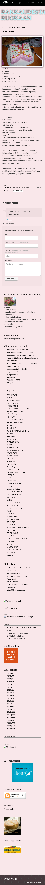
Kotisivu (16, 251)
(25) (11, 690)
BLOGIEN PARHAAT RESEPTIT (11, 654)
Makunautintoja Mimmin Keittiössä (20, 568)
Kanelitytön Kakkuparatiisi (17, 576)
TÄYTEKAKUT (18, 191)
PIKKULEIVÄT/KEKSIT (16, 508)
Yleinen (10, 555)
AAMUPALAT (12, 395)
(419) (11, 720)
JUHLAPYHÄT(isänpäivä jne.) (18, 431)
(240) (11, 706)
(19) (11, 673)
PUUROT (10, 514)
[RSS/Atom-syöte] (15, 795)
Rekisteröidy (30, 3)
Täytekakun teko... (14, 536)
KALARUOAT (12, 453)
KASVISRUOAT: (13, 456)
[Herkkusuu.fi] (18, 617)
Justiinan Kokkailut (14, 573)
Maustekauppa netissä (13, 841)
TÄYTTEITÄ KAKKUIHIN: (17, 639)
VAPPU (9, 544)
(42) (11, 695)
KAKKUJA (11, 445)
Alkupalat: (11, 383)
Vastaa (9, 220)
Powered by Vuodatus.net (33, 882)
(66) (11, 684)
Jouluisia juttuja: (13, 436)
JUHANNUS (11, 428)
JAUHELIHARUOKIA (15, 423)
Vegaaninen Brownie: (15, 372)
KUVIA (9, 630)
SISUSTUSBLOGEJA (15, 636)
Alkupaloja (11, 377)
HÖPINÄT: (11, 417)
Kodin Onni (11, 579)
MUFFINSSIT (12, 497)
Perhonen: (10, 31)
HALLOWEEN (12, 406)
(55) (11, 676)
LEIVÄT (10, 478)
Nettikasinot (13, 3)
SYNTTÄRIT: (12, 530)
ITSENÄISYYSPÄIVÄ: (15, 420)
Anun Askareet (12, 582)
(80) (11, 701)
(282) (11, 712)
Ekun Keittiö (11, 587)
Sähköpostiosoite (17, 242)
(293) (11, 715)
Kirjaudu (39, 3)
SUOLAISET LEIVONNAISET (18, 528)
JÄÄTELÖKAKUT (13, 442)
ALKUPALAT (12, 398)
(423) (11, 729)
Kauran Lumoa (13, 571)
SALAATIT (11, 522)
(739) (11, 723)
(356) (11, 718)
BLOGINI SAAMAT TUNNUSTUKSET (21, 628)
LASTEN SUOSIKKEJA (16, 472)
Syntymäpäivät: (13, 375)
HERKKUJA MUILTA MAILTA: (18, 409)
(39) (11, 687)
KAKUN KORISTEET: (15, 450)
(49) (11, 679)
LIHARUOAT (12, 481)
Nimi (7, 234)
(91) (11, 698)
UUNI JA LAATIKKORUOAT (17, 539)
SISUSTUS (11, 525)
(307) (11, 709)
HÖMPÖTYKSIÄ (13, 414)
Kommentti (8, 260)
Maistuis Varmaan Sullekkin (17, 584)
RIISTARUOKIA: (13, 519)
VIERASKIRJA (12, 547)
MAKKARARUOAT (14, 494)
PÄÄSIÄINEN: (12, 517)
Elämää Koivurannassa (16, 590)
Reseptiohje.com (11, 659)
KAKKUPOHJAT (13, 447)
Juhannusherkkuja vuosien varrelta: (21, 355)
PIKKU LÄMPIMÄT (14, 503)
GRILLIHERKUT (13, 403)
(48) (11, 682)
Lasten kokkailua (13, 489)
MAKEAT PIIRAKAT (14, 492)
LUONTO (10, 486)
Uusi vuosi (11, 541)
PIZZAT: (10, 511)
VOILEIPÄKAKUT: (14, 550)
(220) (11, 704)
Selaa (22, 3)
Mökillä (9, 500)
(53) (11, 693)
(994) (11, 726)
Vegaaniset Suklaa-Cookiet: (18, 369)
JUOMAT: (10, 434)
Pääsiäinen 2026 (13, 380)
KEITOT (10, 459)
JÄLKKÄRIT (11, 439)
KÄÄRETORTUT (13, 470)
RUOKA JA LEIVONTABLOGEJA (19, 633)
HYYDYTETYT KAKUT (16, 412)
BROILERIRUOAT (14, 401)
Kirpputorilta (11, 464)
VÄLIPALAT (11, 552)
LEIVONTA (11, 475)
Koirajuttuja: (11, 467)
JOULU (10, 425)
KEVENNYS (11, 461)
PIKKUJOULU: (12, 505)
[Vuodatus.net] (11, 879)
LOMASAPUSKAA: (14, 483)
